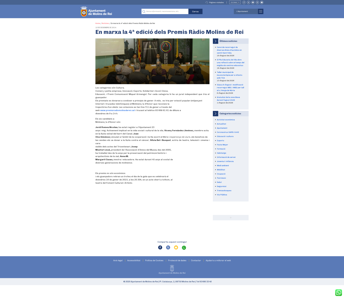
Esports (220, 140)
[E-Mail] (261, 2)
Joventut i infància (225, 161)
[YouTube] (253, 2)
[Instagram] (257, 2)
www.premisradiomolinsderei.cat (117, 110)
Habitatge (221, 153)
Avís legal (118, 261)
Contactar (196, 261)
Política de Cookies (154, 261)
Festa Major (222, 145)
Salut (219, 182)
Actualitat (221, 124)
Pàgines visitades (216, 2)
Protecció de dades (177, 261)
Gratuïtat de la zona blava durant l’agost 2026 (228, 98)
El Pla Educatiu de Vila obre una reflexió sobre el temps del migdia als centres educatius (230, 63)
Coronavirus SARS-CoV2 (228, 132)
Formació (221, 149)
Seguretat (221, 186)
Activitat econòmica (226, 120)
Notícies (105, 23)
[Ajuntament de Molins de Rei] (106, 11)
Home (97, 23)
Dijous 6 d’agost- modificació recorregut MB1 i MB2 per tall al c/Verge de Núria (230, 88)
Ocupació (221, 174)
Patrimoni (221, 178)
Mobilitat (221, 170)
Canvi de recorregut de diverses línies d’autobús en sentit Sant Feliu (229, 50)
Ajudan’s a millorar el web (218, 261)
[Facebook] (244, 2)
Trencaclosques (224, 190)
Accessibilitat (133, 261)
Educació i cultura (225, 136)
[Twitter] (248, 2)
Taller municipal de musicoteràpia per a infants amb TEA (229, 75)
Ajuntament (222, 128)
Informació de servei (226, 157)
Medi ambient (223, 165)
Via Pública (222, 195)
